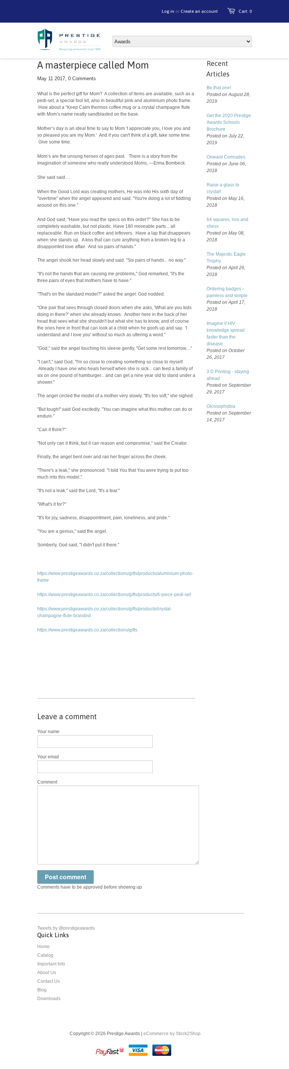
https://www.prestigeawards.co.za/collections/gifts (87, 630)
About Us (46, 972)
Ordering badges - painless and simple (227, 292)
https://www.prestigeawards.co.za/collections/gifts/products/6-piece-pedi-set (114, 594)
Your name (48, 731)
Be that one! (219, 87)
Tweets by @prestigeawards (66, 928)
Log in (168, 11)
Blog (42, 990)
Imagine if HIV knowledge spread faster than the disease (226, 333)
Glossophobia (221, 406)
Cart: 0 (245, 11)
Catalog (45, 955)
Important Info (51, 964)
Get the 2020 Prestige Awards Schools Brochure (229, 122)
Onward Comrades (226, 157)
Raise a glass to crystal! (223, 188)
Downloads (49, 998)
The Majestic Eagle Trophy (226, 258)
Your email (48, 756)
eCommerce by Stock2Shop (172, 1033)
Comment (47, 782)
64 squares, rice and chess (227, 223)
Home (43, 946)
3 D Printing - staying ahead (228, 375)
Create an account (199, 11)
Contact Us (48, 981)
